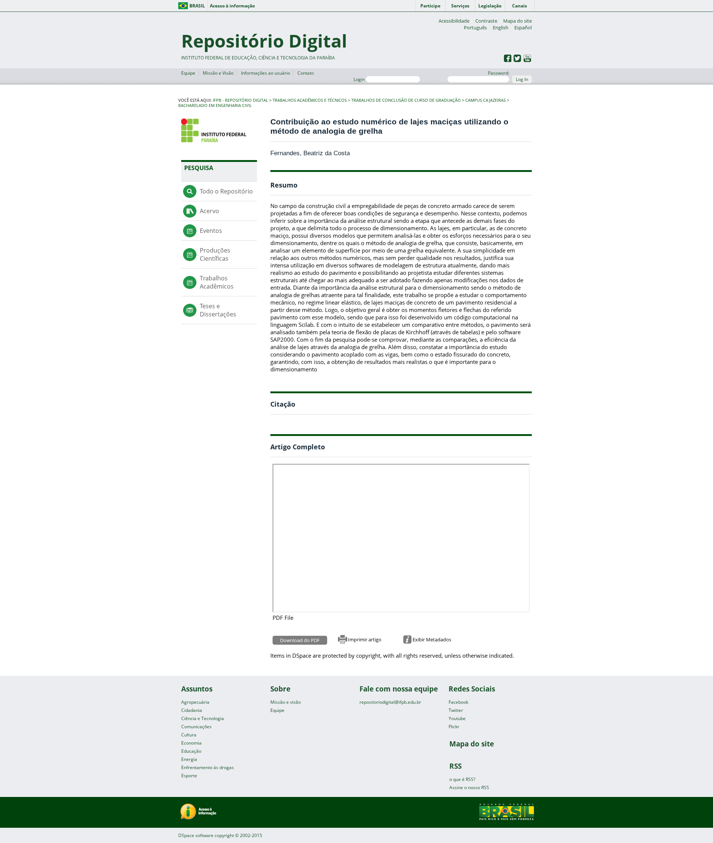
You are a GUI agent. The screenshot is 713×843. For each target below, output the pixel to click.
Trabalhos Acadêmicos (217, 282)
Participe (430, 6)
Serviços (460, 6)
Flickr (454, 726)
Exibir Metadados (432, 639)
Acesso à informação (232, 6)
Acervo (209, 211)
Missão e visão (285, 702)
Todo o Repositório (226, 191)
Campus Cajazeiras (485, 100)
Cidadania (191, 710)
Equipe (188, 73)
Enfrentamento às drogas (207, 767)
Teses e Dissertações (218, 310)
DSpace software (196, 835)
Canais (519, 6)
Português (475, 27)
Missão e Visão (218, 73)
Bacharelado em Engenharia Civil (215, 105)
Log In (522, 79)
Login (360, 79)
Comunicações (196, 726)
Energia (189, 759)
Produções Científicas (215, 254)
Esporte (189, 775)
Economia (191, 743)
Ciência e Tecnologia (202, 718)
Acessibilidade (454, 20)
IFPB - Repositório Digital (240, 100)
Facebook (458, 702)
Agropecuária (195, 702)
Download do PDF (300, 640)
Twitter (456, 710)
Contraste (486, 20)
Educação (191, 751)
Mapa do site (517, 20)
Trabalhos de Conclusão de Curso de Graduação (406, 100)
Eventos (211, 231)
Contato (305, 73)
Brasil (197, 6)
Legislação (489, 6)
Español (523, 27)
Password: (498, 73)
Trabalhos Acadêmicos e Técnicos (310, 100)
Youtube (457, 718)
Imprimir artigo (364, 639)
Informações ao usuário (265, 73)
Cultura (188, 735)
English (500, 27)
